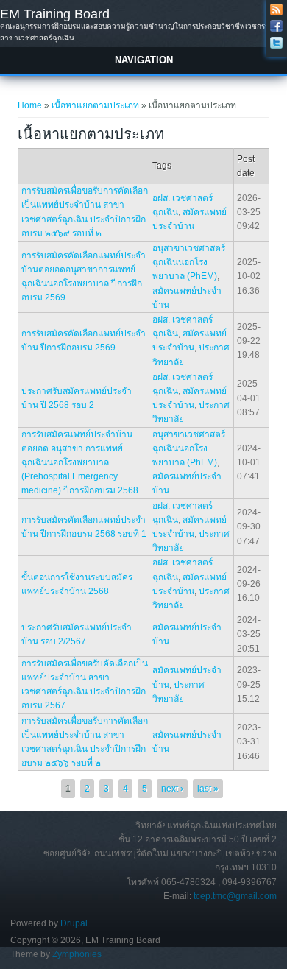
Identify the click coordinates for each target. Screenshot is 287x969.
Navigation (144, 60)
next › (172, 788)
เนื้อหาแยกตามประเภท (95, 105)
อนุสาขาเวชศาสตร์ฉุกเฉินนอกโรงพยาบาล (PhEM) (188, 262)
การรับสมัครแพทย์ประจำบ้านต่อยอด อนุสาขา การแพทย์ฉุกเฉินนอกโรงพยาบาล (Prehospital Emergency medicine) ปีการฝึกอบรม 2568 (79, 462)
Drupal (74, 923)
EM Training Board (55, 14)
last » (208, 788)
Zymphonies (77, 954)
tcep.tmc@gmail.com (235, 896)
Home (30, 105)
